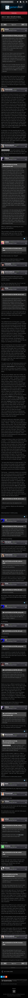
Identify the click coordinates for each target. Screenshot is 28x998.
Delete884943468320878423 (10, 18)
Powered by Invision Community (14, 995)
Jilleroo (7, 158)
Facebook (14, 991)
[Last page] (26, 25)
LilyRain (7, 242)
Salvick (7, 29)
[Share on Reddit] (6, 977)
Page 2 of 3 (14, 24)
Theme (13, 988)
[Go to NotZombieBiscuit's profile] (2, 272)
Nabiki (6, 783)
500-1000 (20, 834)
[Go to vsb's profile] (2, 520)
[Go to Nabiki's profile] (2, 784)
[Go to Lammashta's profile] (2, 264)
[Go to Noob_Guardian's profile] (2, 735)
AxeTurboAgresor (9, 145)
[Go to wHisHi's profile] (2, 819)
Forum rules (14, 13)
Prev (5, 24)
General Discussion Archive (11, 20)
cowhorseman (8, 89)
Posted (11, 30)
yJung (19, 35)
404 (18, 589)
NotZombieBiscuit (9, 271)
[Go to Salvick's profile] (2, 29)
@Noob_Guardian (5, 150)
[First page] (2, 25)
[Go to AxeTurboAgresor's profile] (2, 145)
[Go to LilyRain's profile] (2, 242)
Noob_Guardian (9, 734)
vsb (6, 520)
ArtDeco (7, 801)
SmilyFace (7, 846)
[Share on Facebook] (4, 977)
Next (23, 24)
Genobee (7, 868)
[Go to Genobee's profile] (2, 868)
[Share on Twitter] (2, 977)
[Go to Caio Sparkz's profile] (2, 542)
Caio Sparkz (8, 542)
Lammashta (8, 264)
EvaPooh (20, 561)
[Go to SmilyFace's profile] (2, 846)
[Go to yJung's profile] (2, 288)
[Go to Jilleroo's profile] (2, 158)
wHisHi (7, 819)
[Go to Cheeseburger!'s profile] (2, 793)
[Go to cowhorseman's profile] (2, 89)
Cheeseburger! (9, 793)
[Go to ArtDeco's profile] (2, 801)
